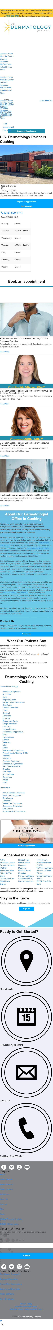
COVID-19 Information (9, 1224)
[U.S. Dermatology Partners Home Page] (26, 34)
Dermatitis (7, 715)
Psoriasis (6, 755)
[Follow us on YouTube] (28, 1167)
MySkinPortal (5, 64)
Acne (5, 697)
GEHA (3, 883)
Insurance (4, 61)
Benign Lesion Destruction (14, 702)
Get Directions (26, 206)
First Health (5, 881)
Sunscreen (7, 777)
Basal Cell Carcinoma (12, 795)
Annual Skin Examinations (14, 792)
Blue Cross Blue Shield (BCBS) (7, 871)
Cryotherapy (8, 798)
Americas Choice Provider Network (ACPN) (7, 865)
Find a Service (6, 1179)
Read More (4, 351)
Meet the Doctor (7, 56)
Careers (3, 1204)
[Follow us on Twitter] (13, 1167)
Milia (4, 745)
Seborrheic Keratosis (11, 766)
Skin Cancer (5, 787)
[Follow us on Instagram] (20, 1167)
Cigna (2, 875)
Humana (21, 865)
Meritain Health (24, 870)
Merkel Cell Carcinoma (12, 803)
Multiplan (22, 873)
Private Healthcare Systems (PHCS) (26, 877)
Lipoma (6, 739)
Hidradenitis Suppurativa (13, 731)
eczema (24, 592)
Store (2, 69)
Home (2, 1174)
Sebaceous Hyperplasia (13, 763)
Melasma (6, 742)
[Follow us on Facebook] (5, 1167)
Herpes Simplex (9, 729)
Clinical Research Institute (11, 1219)
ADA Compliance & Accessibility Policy (26, 1309)
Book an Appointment (26, 845)
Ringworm (7, 758)
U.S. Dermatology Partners (29, 1316)
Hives (5, 734)
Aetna (2, 859)
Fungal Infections (10, 723)
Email (3, 1239)
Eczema (6, 718)
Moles (5, 747)
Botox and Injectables (9, 1279)
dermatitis (36, 548)
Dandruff (6, 713)
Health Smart (23, 859)
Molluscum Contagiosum (13, 750)
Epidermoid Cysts (10, 721)
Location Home (6, 53)
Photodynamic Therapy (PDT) (15, 753)
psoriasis (45, 548)
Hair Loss (7, 726)
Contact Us (26, 634)
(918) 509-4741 (46, 100)
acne (29, 548)
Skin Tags (7, 771)
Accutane (7, 694)
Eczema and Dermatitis (10, 1288)
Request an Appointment (26, 131)
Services (3, 58)
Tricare (39, 873)
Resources (4, 1194)
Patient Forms (6, 66)
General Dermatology (9, 686)
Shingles (6, 769)
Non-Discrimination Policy (26, 1306)
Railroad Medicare (26, 881)
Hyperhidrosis (8, 737)
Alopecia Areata (9, 699)
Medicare (22, 867)
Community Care (7, 878)
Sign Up (26, 908)
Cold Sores (7, 705)
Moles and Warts (7, 1293)
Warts (5, 782)
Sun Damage (8, 774)
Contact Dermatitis (10, 707)
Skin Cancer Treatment (9, 1274)
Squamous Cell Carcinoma (14, 811)
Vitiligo (5, 779)
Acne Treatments (7, 1298)
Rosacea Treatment (11, 761)
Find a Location (6, 1189)
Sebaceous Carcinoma (12, 806)
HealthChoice (24, 862)
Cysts (5, 710)
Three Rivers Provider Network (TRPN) (44, 862)
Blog (2, 1209)
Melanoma (7, 800)
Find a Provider (6, 1184)
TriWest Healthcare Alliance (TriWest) (45, 869)
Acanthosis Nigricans (11, 691)
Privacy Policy (26, 1303)
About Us (4, 1199)
